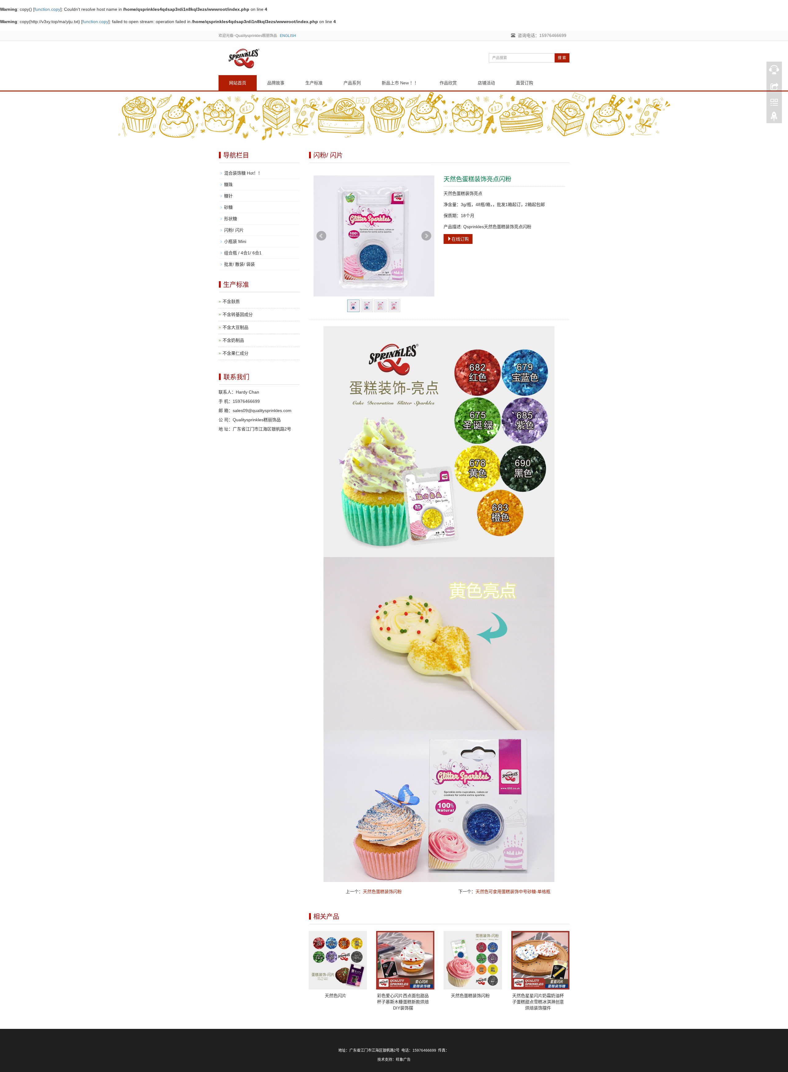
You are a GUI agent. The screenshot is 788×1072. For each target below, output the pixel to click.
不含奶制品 (233, 340)
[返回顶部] (774, 118)
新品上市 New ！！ (400, 82)
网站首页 (237, 82)
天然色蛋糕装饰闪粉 (382, 891)
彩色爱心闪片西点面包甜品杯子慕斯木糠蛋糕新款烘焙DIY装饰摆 (403, 1001)
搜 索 (562, 58)
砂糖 (228, 207)
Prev (321, 236)
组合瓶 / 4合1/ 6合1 (243, 252)
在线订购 (460, 239)
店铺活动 (486, 82)
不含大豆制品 (235, 327)
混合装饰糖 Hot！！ (243, 173)
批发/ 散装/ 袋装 (239, 264)
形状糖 (230, 218)
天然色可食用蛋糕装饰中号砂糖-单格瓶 (513, 891)
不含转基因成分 (238, 314)
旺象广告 (403, 1060)
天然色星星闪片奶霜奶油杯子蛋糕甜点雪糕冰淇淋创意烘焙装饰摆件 (538, 1001)
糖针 (228, 195)
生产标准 (314, 82)
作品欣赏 (448, 82)
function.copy (47, 9)
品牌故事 (275, 82)
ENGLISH (288, 36)
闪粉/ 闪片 (234, 230)
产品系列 (352, 82)
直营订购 (524, 82)
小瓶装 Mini (235, 241)
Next (426, 236)
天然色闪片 (335, 995)
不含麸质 (231, 301)
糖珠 (228, 184)
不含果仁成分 (235, 353)
